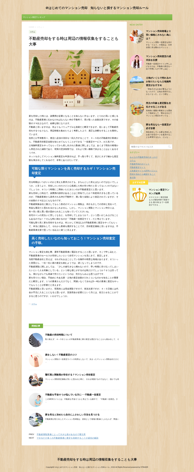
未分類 (133, 177)
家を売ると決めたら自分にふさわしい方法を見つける (72, 414)
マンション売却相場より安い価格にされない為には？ (158, 35)
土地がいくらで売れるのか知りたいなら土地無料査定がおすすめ (158, 81)
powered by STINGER (139, 467)
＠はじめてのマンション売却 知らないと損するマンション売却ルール (97, 8)
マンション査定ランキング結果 (34, 18)
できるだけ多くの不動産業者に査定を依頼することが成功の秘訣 (67, 438)
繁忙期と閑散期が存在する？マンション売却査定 (70, 374)
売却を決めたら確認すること (143, 174)
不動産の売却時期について (58, 334)
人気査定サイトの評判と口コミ (144, 171)
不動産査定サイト (138, 167)
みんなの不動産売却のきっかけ (144, 157)
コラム (34, 304)
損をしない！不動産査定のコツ (61, 354)
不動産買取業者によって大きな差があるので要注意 (61, 434)
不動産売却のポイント (140, 164)
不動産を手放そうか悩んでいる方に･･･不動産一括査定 (73, 394)
